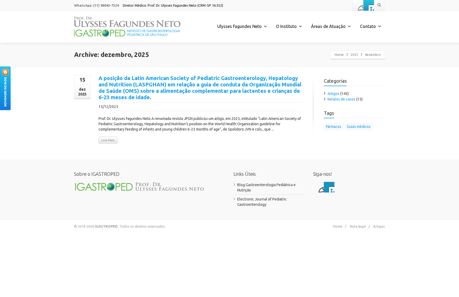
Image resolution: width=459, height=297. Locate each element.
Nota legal (358, 226)
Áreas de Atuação (328, 26)
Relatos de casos (341, 99)
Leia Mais (107, 140)
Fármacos (333, 126)
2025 (354, 54)
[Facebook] (357, 5)
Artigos (333, 93)
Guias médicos (359, 126)
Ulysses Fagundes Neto (239, 26)
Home (339, 54)
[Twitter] (368, 5)
